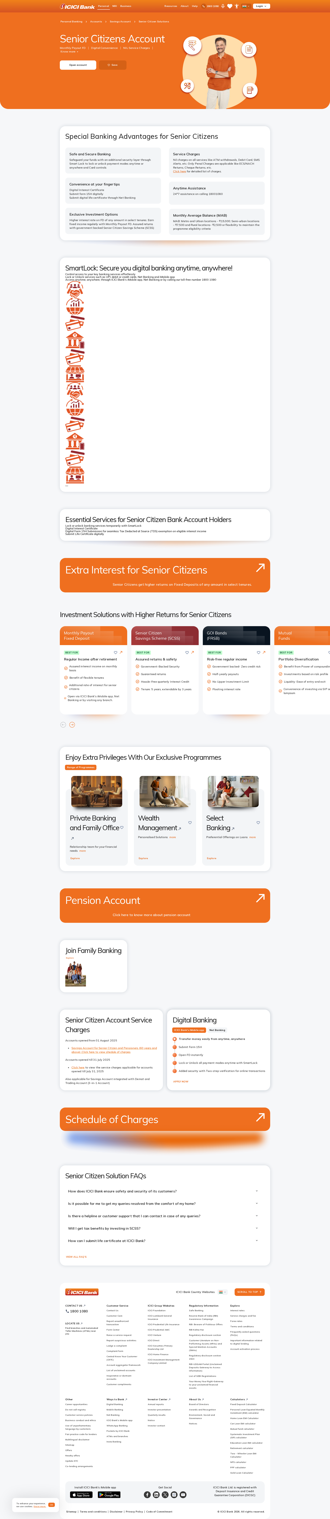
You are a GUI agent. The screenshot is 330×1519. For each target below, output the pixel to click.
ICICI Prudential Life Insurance (164, 1324)
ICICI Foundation (157, 1310)
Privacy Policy (134, 1511)
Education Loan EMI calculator (246, 1443)
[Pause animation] (66, 485)
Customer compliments (119, 1384)
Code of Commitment (159, 1511)
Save (115, 64)
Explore (75, 858)
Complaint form (115, 1351)
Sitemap (69, 1445)
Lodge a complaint (117, 1345)
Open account (78, 64)
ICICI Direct (153, 1340)
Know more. (40, 1506)
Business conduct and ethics (80, 1420)
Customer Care (115, 1315)
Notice (151, 1420)
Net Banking (113, 1415)
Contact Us (112, 1310)
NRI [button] (114, 6)
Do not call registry (75, 1409)
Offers (68, 1450)
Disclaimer (116, 1511)
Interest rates (237, 1310)
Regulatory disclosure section (205, 1335)
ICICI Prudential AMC (159, 1329)
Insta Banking (114, 1441)
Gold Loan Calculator (241, 1472)
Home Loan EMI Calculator (244, 1418)
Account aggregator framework (123, 1365)
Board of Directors (199, 1404)
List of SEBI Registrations (202, 1376)
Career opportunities (76, 1404)
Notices (193, 1423)
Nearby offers (72, 1455)
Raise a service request (119, 1335)
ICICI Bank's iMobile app (120, 1420)
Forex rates (236, 1321)
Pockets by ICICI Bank (118, 1431)
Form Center (113, 1329)
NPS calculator (238, 1462)
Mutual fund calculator (242, 1429)
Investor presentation (159, 1409)
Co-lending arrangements (79, 1466)
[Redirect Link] (121, 653)
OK (51, 1505)
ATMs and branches (117, 1436)
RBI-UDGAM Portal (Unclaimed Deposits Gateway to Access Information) (205, 1367)
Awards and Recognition (202, 1409)
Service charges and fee (243, 1315)
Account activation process (245, 1349)
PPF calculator (238, 1467)
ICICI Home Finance (158, 1354)
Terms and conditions (242, 1326)
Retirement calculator (241, 1448)
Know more (67, 51)
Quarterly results (157, 1415)
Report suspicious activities (121, 1340)
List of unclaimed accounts (121, 1370)
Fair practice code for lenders (81, 1434)
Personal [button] (103, 6)
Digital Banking (115, 1404)
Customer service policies (79, 1415)
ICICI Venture (154, 1335)
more (82, 850)
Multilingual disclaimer (77, 1439)
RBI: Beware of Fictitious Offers (206, 1324)
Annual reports (156, 1404)
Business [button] (125, 6)
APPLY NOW (180, 1081)
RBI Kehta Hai (196, 1329)
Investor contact (156, 1425)
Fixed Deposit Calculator (243, 1404)
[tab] (80, 767)
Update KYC (71, 1461)
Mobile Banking (115, 1409)
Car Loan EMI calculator (243, 1423)
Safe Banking (196, 1310)
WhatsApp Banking (117, 1425)
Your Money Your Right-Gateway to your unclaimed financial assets (206, 1384)
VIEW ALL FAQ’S (76, 1256)
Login (259, 6)
